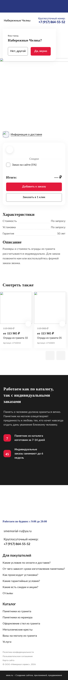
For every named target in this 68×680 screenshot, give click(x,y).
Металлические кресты (18, 629)
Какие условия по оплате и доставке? (27, 562)
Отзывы (8, 593)
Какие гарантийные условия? (21, 581)
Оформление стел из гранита (21, 623)
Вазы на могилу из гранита (20, 635)
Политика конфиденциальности (18, 652)
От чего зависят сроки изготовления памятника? (34, 568)
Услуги (7, 641)
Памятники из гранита (17, 611)
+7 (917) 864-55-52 (17, 544)
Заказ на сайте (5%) (37, 164)
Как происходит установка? (20, 575)
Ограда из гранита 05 (49, 338)
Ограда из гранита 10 (15, 338)
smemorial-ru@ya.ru (18, 531)
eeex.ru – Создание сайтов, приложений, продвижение (34, 675)
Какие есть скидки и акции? (20, 587)
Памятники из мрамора (17, 617)
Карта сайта (8, 660)
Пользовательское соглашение (18, 656)
